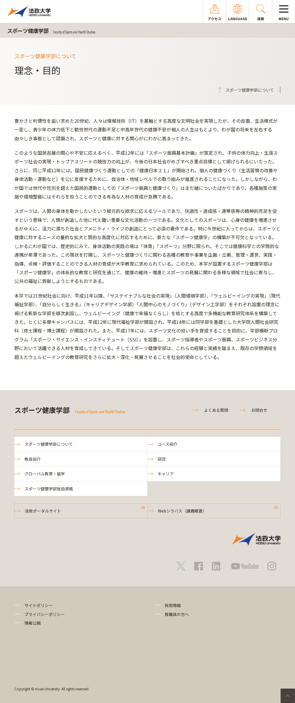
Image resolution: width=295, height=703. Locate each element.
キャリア (166, 474)
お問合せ (259, 410)
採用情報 (173, 605)
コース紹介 (167, 444)
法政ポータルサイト (43, 511)
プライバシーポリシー (44, 614)
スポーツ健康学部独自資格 (48, 489)
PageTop (288, 696)
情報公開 (32, 623)
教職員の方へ (177, 614)
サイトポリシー (38, 605)
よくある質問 (216, 410)
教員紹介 (32, 459)
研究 (162, 459)
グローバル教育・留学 (44, 474)
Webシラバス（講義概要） (182, 511)
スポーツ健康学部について (48, 444)
